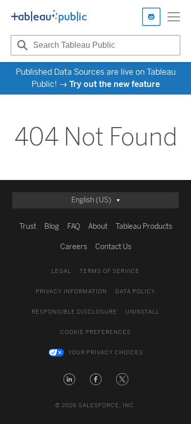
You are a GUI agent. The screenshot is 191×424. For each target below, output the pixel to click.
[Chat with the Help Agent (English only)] (151, 17)
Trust (27, 226)
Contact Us (113, 247)
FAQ (73, 226)
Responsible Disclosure (74, 312)
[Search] (21, 45)
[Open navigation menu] (174, 16)
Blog (51, 226)
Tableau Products (144, 226)
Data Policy (135, 291)
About (97, 226)
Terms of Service (109, 271)
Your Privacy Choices (105, 352)
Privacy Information (71, 291)
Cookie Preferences (95, 332)
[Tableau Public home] (49, 16)
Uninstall (142, 312)
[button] (69, 379)
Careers (73, 247)
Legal (61, 271)
